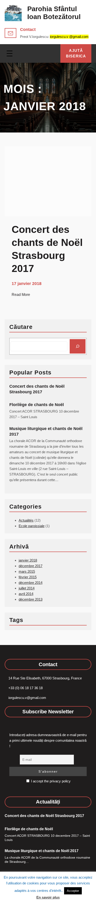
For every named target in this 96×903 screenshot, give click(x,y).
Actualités (26, 520)
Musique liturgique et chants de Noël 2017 (45, 431)
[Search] (78, 346)
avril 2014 (26, 594)
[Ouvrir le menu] (9, 53)
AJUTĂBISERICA (76, 53)
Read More (21, 295)
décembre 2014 (30, 583)
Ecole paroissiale (32, 526)
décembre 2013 (30, 599)
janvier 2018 (28, 560)
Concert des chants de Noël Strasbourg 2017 (37, 389)
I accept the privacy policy (50, 781)
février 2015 (28, 577)
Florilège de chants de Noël (36, 404)
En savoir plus (48, 897)
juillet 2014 (26, 588)
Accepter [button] (73, 891)
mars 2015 (27, 571)
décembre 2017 (30, 566)
